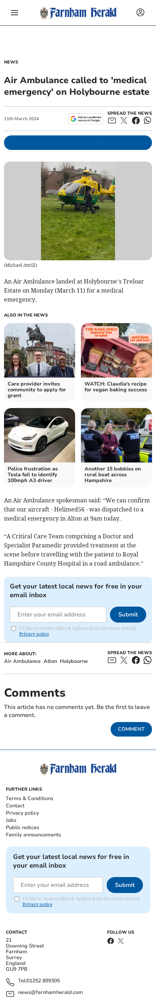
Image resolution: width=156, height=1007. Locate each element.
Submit (128, 615)
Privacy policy (22, 813)
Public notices (22, 827)
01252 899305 (43, 981)
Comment (131, 729)
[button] (14, 12)
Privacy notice (34, 634)
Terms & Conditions (29, 798)
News (11, 62)
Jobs (11, 820)
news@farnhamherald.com (50, 993)
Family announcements (33, 834)
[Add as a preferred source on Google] (86, 118)
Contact (15, 805)
